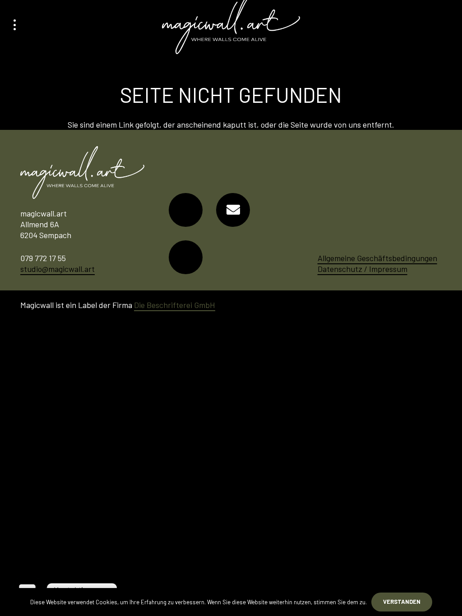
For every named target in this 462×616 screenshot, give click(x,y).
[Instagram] (186, 210)
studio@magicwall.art (57, 269)
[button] (15, 24)
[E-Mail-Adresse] (233, 210)
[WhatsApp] (186, 257)
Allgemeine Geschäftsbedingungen (377, 258)
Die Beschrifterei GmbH (174, 305)
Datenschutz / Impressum (362, 269)
